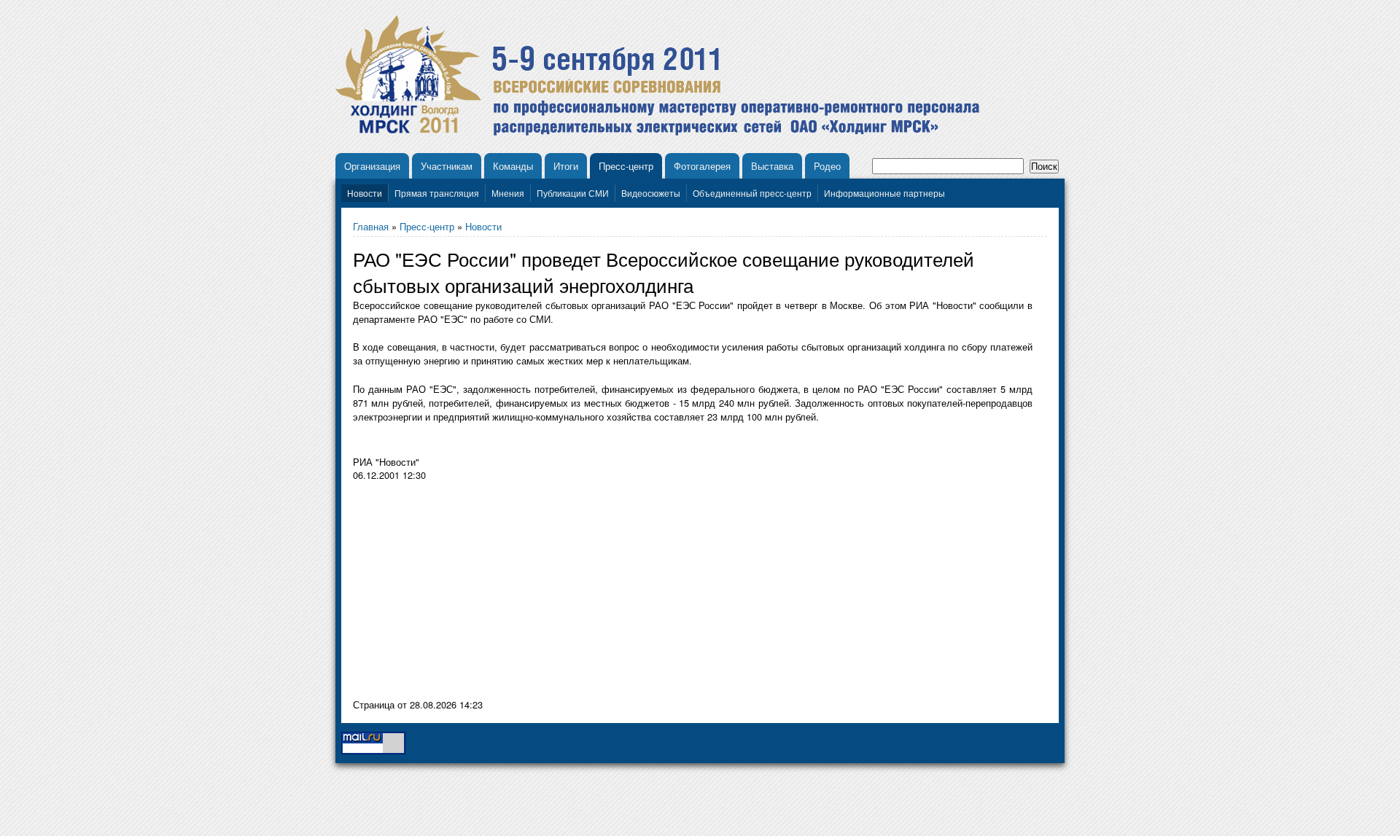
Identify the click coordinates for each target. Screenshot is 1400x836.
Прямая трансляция (436, 193)
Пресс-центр (626, 166)
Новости (364, 193)
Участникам (446, 166)
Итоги (565, 166)
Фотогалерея (702, 166)
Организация (372, 166)
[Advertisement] (475, 593)
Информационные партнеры (884, 193)
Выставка (772, 166)
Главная (371, 226)
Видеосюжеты (650, 193)
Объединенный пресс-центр (752, 193)
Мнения (507, 193)
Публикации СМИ (573, 193)
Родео (827, 166)
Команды (513, 166)
